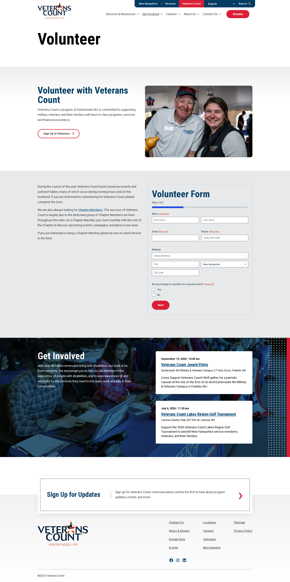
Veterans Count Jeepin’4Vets (184, 364)
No (158, 295)
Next (161, 305)
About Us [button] (190, 14)
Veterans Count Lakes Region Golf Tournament (198, 414)
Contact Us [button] (210, 14)
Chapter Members (90, 210)
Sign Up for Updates (73, 494)
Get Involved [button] (150, 14)
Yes (159, 289)
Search (243, 3)
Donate (238, 14)
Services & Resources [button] (120, 14)
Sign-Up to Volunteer (56, 133)
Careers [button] (171, 14)
